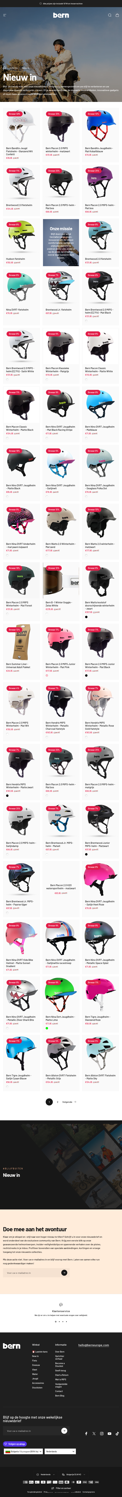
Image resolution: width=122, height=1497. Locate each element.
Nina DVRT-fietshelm (17, 309)
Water (35, 1374)
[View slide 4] (66, 1322)
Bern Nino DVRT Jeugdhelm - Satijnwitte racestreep (60, 961)
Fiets (34, 1360)
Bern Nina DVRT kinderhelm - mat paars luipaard (20, 545)
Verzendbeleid (76, 1492)
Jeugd (35, 1378)
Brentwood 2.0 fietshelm (19, 204)
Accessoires (38, 1383)
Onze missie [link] (61, 228)
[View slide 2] (59, 1322)
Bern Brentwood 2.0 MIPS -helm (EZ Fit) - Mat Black (99, 311)
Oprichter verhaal (59, 1357)
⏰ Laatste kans (39, 1351)
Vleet (34, 1369)
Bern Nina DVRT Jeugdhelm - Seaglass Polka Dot (100, 487)
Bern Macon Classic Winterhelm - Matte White (99, 370)
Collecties (14, 68)
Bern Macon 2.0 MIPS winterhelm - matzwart (58, 150)
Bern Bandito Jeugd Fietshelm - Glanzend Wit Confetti (19, 151)
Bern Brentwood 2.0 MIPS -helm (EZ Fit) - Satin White (20, 370)
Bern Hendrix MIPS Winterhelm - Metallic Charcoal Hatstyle (57, 725)
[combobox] (23, 1451)
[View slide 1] (55, 1322)
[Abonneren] (64, 1273)
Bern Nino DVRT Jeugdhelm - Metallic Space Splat (100, 961)
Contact (59, 1391)
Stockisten (37, 1387)
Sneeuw (36, 1365)
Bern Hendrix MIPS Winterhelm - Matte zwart (19, 786)
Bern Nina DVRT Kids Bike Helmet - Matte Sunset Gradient (19, 962)
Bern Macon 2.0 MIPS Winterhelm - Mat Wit (17, 724)
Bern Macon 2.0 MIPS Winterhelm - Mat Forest (19, 604)
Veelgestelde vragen (61, 1385)
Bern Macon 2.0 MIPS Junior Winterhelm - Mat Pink (60, 665)
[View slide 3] (63, 1322)
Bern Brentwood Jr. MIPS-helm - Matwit (59, 844)
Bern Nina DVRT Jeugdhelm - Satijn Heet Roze (100, 903)
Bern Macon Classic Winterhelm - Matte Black (19, 428)
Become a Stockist (60, 1364)
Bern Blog (59, 1395)
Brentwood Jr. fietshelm (59, 309)
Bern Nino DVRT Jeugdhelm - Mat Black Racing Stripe (60, 428)
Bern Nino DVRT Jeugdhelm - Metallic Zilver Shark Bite (21, 1018)
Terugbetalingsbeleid (34, 1492)
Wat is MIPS (60, 1379)
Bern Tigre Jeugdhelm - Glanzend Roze (97, 1018)
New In (35, 1356)
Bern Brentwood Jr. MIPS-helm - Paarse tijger (20, 903)
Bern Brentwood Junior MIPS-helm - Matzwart (97, 844)
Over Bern (59, 1351)
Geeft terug (60, 1370)
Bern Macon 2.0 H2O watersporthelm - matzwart (61, 887)
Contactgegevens (89, 1492)
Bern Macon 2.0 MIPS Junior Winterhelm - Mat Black (100, 665)
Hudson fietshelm (15, 258)
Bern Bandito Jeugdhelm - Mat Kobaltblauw (99, 150)
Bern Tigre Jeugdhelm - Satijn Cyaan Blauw (18, 1077)
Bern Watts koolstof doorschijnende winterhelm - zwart (99, 605)
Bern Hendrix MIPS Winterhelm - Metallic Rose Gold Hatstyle (99, 725)
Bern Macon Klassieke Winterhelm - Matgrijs (57, 370)
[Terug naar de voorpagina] (4, 67)
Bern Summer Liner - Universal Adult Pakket (18, 665)
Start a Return (61, 1375)
